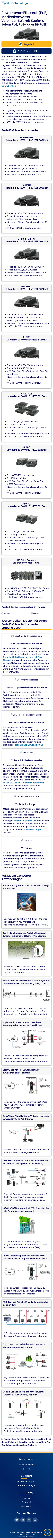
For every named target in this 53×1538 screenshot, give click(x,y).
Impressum (26, 1506)
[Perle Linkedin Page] (22, 1519)
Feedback (26, 1502)
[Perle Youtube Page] (16, 1519)
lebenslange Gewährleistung (29, 744)
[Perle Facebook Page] (28, 1519)
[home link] (15, 3)
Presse (26, 1468)
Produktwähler (26, 1464)
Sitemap (26, 1498)
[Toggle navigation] (45, 3)
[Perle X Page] (35, 1519)
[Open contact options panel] (47, 1532)
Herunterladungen (26, 1485)
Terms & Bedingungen (27, 1535)
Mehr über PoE (8, 86)
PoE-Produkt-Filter (29, 51)
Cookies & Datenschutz (26, 1537)
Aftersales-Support (32, 829)
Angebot (28, 44)
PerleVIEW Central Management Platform (23, 782)
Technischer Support (26, 1481)
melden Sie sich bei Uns (25, 820)
